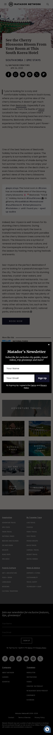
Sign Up (42, 378)
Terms (33, 385)
